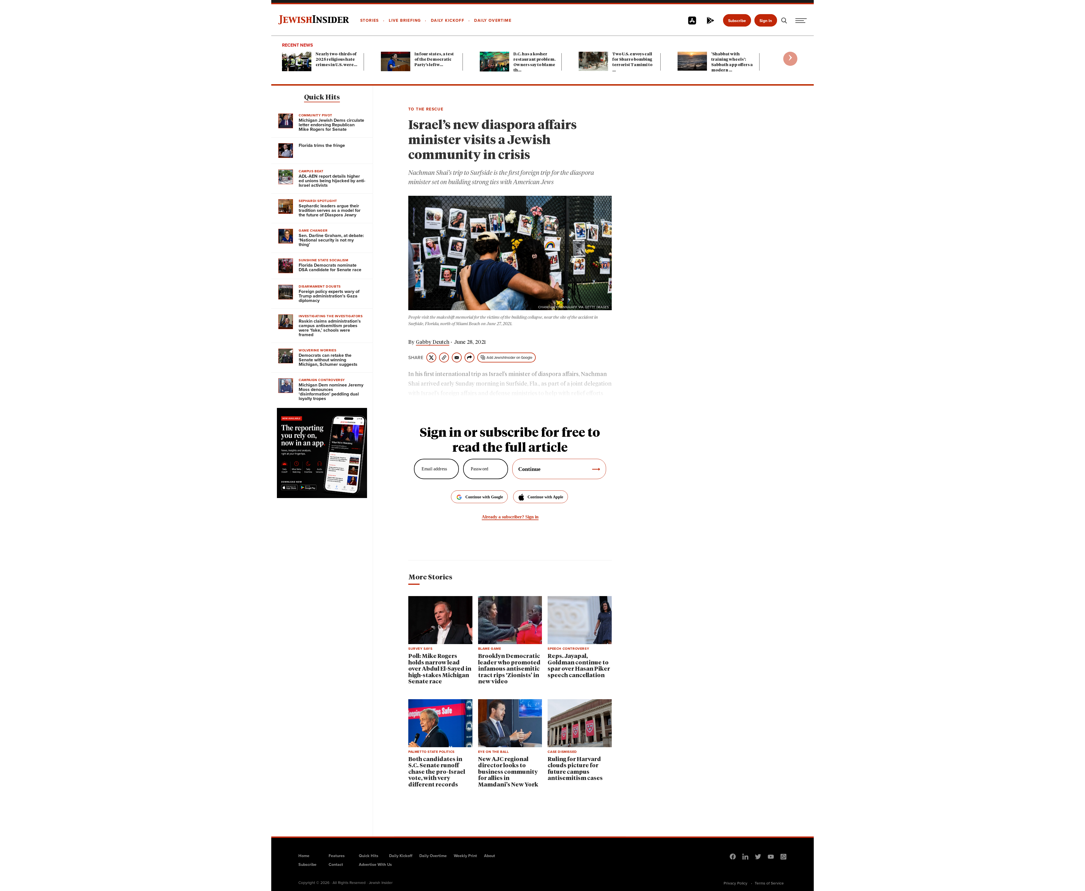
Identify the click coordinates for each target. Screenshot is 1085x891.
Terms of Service (769, 883)
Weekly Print (465, 856)
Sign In (766, 21)
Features (337, 856)
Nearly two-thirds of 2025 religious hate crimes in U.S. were (336, 59)
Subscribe (737, 21)
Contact (336, 864)
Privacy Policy (735, 883)
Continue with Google (484, 497)
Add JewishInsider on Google (509, 357)
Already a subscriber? (510, 516)
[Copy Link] (444, 357)
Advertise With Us (375, 864)
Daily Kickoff (400, 856)
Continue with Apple (545, 497)
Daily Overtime (433, 856)
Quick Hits (322, 97)
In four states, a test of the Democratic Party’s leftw (434, 59)
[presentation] (790, 59)
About (489, 856)
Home (303, 856)
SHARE (416, 357)
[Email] (457, 357)
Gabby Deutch (432, 342)
